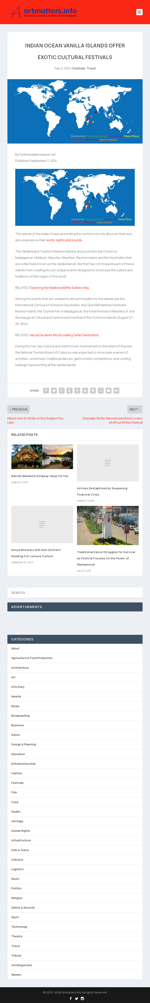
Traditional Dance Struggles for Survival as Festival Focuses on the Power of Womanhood (106, 558)
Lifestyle (17, 859)
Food (14, 802)
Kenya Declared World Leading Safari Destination (64, 335)
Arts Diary (18, 687)
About (15, 648)
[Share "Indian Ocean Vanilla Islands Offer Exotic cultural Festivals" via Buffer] (93, 391)
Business (17, 725)
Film (14, 792)
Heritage (17, 821)
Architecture (20, 668)
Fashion (16, 773)
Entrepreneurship (23, 763)
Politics (16, 888)
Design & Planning (23, 744)
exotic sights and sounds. (64, 240)
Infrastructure (21, 840)
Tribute (16, 955)
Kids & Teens (20, 850)
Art (13, 677)
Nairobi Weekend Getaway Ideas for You (39, 476)
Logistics (17, 869)
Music (15, 879)
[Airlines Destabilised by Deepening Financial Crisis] (108, 462)
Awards (16, 696)
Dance (15, 735)
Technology (19, 927)
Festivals (79, 68)
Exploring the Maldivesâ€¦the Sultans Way (59, 288)
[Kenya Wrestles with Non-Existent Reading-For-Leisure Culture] (42, 524)
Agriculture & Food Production (32, 658)
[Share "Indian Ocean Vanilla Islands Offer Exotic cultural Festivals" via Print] (116, 391)
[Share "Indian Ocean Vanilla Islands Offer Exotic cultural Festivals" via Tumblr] (69, 391)
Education (18, 754)
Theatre (16, 936)
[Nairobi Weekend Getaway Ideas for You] (42, 456)
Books (15, 706)
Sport (15, 917)
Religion (16, 898)
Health (15, 811)
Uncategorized (21, 965)
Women (16, 974)
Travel (91, 68)
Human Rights (20, 831)
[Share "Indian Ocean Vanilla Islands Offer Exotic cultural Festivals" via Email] (108, 391)
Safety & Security (23, 907)
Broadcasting (20, 715)
